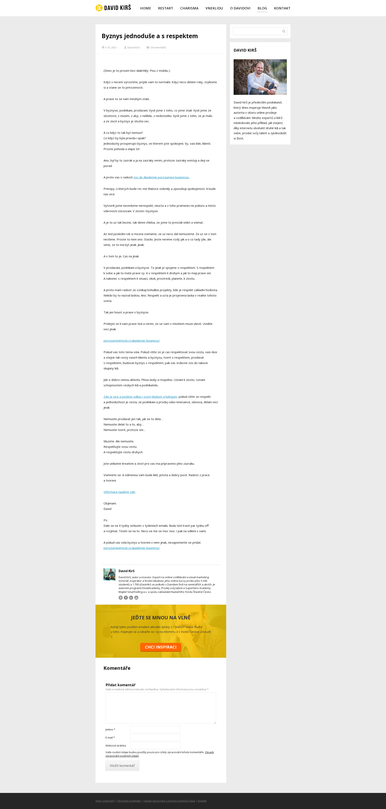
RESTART (165, 8)
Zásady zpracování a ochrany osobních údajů (169, 801)
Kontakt (202, 801)
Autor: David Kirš (105, 801)
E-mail (110, 737)
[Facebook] (126, 598)
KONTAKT (282, 8)
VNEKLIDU (214, 8)
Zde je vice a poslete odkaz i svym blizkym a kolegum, (141, 397)
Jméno (110, 729)
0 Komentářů (158, 47)
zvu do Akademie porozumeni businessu (161, 177)
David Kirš (133, 47)
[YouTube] (136, 598)
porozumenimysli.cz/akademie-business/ (132, 341)
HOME (145, 8)
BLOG (262, 8)
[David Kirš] (113, 8)
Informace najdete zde (119, 492)
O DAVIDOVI (240, 8)
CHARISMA (189, 8)
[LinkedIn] (131, 598)
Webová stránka (116, 745)
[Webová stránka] (121, 598)
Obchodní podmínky (129, 801)
